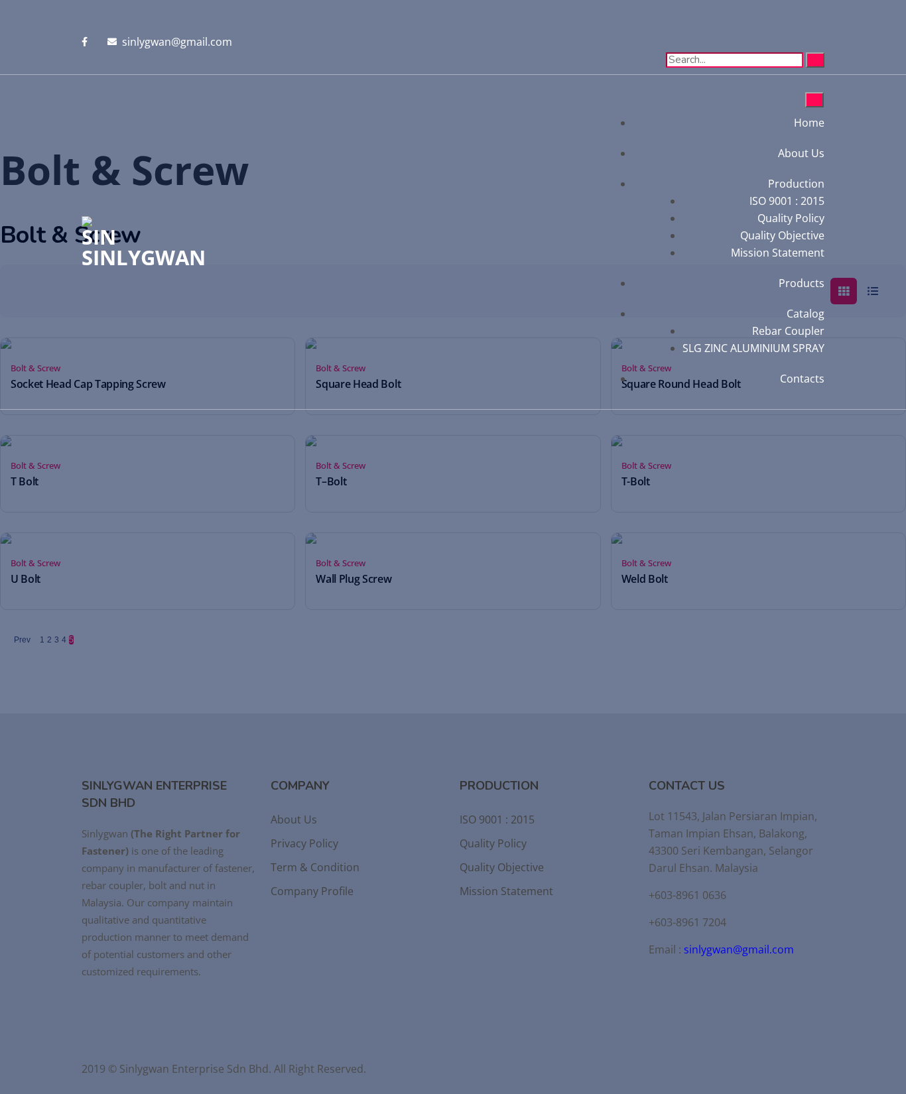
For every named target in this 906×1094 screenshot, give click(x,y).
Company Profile (312, 891)
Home (809, 122)
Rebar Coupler (788, 331)
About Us (801, 153)
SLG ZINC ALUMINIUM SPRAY (753, 348)
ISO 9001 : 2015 (786, 201)
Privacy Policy (304, 843)
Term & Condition (315, 867)
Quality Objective (782, 235)
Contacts (802, 378)
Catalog (805, 313)
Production (796, 183)
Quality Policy (790, 218)
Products (801, 283)
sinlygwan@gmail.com (739, 949)
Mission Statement (777, 252)
